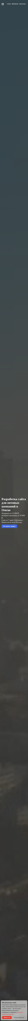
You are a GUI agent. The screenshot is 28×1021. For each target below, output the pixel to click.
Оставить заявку (9, 526)
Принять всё (7, 1017)
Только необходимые (19, 1017)
